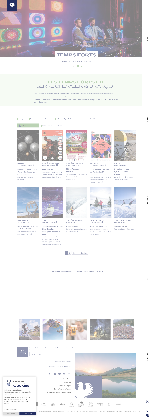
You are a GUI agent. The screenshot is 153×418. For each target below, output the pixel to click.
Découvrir (148, 200)
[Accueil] (12, 5)
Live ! (148, 279)
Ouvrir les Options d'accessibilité (147, 401)
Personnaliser (11, 413)
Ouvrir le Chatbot (147, 415)
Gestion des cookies (10, 409)
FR (148, 406)
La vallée (148, 40)
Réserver (148, 357)
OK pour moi (28, 413)
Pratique (148, 120)
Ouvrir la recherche (147, 411)
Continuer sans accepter (28, 378)
